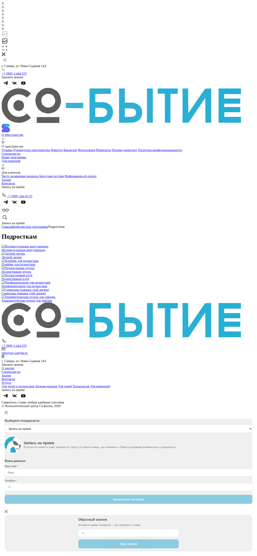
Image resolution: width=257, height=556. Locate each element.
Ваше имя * (11, 466)
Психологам (81, 386)
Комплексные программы (30, 226)
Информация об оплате (81, 176)
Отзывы (7, 150)
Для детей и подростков (18, 386)
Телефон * (11, 480)
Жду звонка (128, 544)
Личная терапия (46, 386)
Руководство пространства (31, 150)
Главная (7, 226)
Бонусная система (51, 176)
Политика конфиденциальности (160, 150)
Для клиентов (11, 161)
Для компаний (100, 386)
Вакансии (70, 150)
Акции (6, 179)
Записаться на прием (128, 499)
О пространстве (12, 134)
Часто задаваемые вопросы (20, 176)
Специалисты (11, 153)
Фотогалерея (86, 150)
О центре (8, 368)
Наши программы (14, 157)
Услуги (6, 382)
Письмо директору (124, 150)
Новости (57, 150)
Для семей (65, 386)
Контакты (8, 183)
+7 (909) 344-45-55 (19, 196)
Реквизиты (103, 150)
